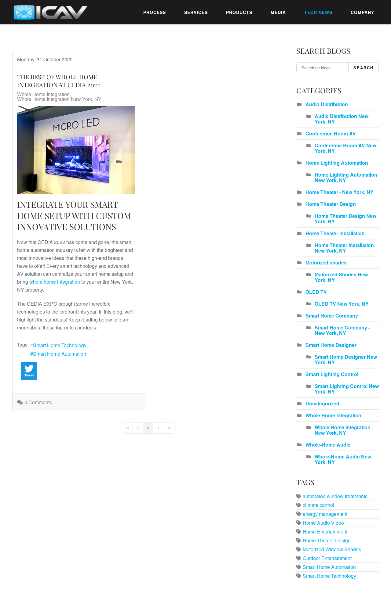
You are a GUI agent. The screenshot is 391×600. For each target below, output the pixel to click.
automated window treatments (335, 496)
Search (363, 67)
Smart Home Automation (59, 353)
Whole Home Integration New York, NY (59, 99)
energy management (325, 513)
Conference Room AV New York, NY (345, 148)
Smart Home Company (331, 315)
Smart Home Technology (59, 345)
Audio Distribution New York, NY (341, 119)
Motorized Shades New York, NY (341, 277)
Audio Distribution (326, 104)
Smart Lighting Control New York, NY (347, 389)
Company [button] (362, 12)
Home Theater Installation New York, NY (344, 248)
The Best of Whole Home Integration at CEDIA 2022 (58, 81)
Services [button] (196, 12)
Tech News (318, 12)
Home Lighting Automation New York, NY (346, 177)
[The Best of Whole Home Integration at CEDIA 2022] (76, 150)
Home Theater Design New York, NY (345, 218)
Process (154, 12)
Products (239, 12)
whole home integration (54, 281)
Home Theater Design (330, 203)
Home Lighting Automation (336, 162)
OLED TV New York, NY (342, 303)
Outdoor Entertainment (327, 558)
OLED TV (316, 291)
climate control (318, 504)
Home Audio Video (323, 522)
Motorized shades (326, 262)
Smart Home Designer (330, 344)
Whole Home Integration (43, 94)
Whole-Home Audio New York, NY (343, 459)
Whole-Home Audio (328, 444)
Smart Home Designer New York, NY (346, 359)
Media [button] (278, 12)
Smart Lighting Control (331, 374)
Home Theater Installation (335, 233)
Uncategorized (322, 403)
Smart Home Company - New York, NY (342, 330)
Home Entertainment (325, 531)
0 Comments (38, 402)
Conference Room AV (330, 133)
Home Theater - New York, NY (339, 192)
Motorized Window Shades (332, 549)
